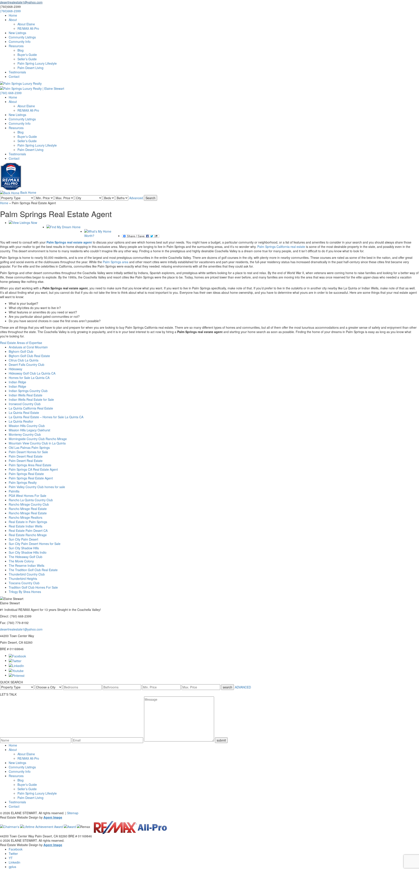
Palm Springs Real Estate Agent (31, 478)
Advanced (136, 198)
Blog (20, 50)
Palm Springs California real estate (281, 246)
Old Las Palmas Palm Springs (29, 447)
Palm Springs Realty (23, 482)
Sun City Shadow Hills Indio (27, 552)
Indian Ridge (17, 382)
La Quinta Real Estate (24, 412)
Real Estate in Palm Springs (28, 522)
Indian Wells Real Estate (25, 395)
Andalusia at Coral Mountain (28, 347)
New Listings (17, 33)
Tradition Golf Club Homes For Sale (33, 587)
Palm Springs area (115, 262)
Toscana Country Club (24, 583)
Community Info (20, 41)
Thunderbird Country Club (27, 574)
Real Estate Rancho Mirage (28, 535)
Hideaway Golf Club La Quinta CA (32, 373)
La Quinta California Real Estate (31, 408)
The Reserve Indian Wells (26, 565)
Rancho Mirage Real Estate (28, 508)
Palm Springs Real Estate (26, 474)
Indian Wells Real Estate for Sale (31, 399)
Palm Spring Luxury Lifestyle (37, 63)
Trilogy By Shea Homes (25, 591)
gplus (12, 866)
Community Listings (22, 37)
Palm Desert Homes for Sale (28, 452)
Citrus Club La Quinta (23, 360)
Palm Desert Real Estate (26, 456)
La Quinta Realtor (21, 421)
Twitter (13, 853)
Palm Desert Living (30, 68)
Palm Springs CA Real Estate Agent (33, 469)
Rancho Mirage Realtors (25, 517)
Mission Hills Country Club (27, 425)
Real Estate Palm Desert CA (28, 530)
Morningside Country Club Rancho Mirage (38, 439)
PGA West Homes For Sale (27, 495)
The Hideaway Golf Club (25, 557)
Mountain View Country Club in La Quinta (37, 443)
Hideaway (15, 369)
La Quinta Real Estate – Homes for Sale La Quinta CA (46, 417)
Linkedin (14, 862)
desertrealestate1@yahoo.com (21, 629)
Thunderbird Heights (23, 578)
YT (11, 858)
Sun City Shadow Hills (24, 548)
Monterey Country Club (25, 434)
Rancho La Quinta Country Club (31, 500)
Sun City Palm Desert (23, 539)
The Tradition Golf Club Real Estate (33, 570)
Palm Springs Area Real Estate (30, 465)
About (13, 19)
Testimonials (17, 72)
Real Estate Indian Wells (25, 526)
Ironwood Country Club (25, 404)
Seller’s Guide (27, 59)
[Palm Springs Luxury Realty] (21, 83)
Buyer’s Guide (27, 54)
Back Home (27, 192)
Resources (16, 46)
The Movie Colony (21, 561)
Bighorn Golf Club (21, 351)
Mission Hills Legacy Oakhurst (29, 430)
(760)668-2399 (10, 11)
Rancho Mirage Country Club (29, 504)
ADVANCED (243, 687)
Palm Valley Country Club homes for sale (37, 487)
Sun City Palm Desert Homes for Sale (34, 543)
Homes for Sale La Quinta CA (29, 377)
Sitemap (72, 813)
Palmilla (14, 491)
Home (13, 15)
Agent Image (52, 817)
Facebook (15, 849)
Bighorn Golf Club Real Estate (29, 356)
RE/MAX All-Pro (28, 28)
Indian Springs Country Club (28, 391)
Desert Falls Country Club (26, 364)
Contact (14, 76)
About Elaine (26, 24)
